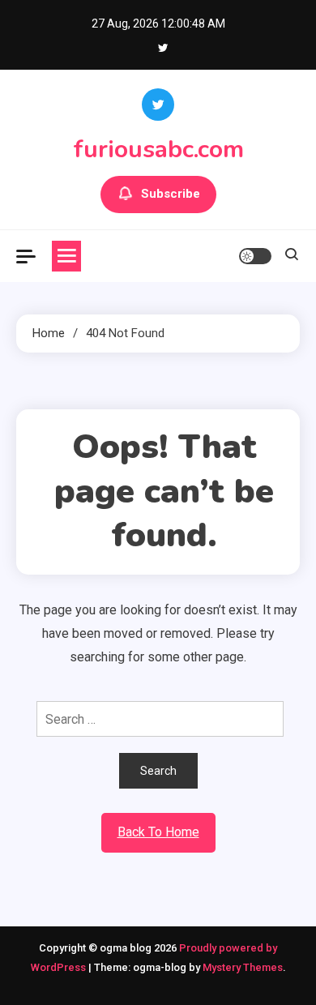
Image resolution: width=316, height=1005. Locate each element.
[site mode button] (255, 256)
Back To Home (158, 832)
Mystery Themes (243, 967)
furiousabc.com (158, 149)
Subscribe (170, 193)
